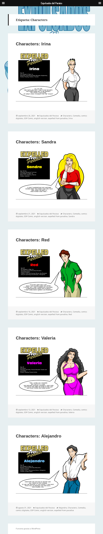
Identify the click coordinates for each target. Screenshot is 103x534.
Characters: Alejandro (38, 436)
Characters (67, 115)
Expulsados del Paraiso (49, 115)
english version (40, 118)
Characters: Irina (33, 43)
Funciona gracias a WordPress (28, 529)
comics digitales (22, 510)
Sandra (72, 216)
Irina (71, 118)
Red (70, 314)
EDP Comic (28, 118)
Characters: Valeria (35, 338)
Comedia (76, 115)
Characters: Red (32, 239)
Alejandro (63, 507)
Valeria (71, 412)
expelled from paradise (58, 118)
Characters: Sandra (36, 141)
